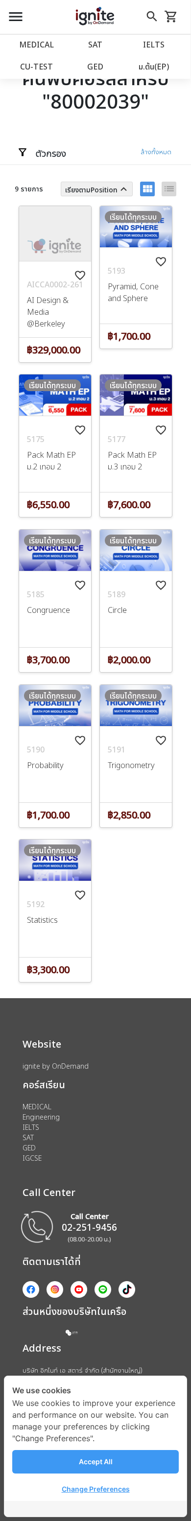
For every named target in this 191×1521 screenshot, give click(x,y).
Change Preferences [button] (96, 1489)
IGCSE (32, 1158)
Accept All (96, 1461)
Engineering (41, 1117)
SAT (95, 44)
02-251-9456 (89, 1227)
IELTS (154, 44)
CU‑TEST (36, 66)
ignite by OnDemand (56, 1066)
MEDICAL (36, 44)
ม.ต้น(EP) (154, 66)
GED (95, 66)
